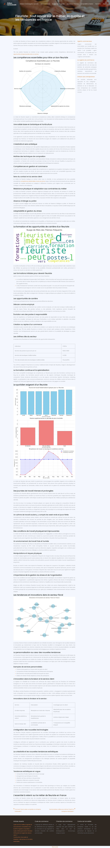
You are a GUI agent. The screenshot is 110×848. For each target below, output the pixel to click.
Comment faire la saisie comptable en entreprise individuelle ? (28, 810)
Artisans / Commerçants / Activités (29, 4)
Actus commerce (45, 4)
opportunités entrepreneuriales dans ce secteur (26, 54)
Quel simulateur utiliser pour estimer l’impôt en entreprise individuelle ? (61, 810)
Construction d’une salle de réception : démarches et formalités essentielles (23, 839)
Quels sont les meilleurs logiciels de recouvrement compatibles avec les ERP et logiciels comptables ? (22, 827)
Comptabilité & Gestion (87, 4)
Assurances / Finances (73, 4)
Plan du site (55, 847)
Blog (104, 4)
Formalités (98, 4)
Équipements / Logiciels (58, 4)
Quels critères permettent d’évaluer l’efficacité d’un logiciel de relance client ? (22, 833)
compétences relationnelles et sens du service (33, 181)
